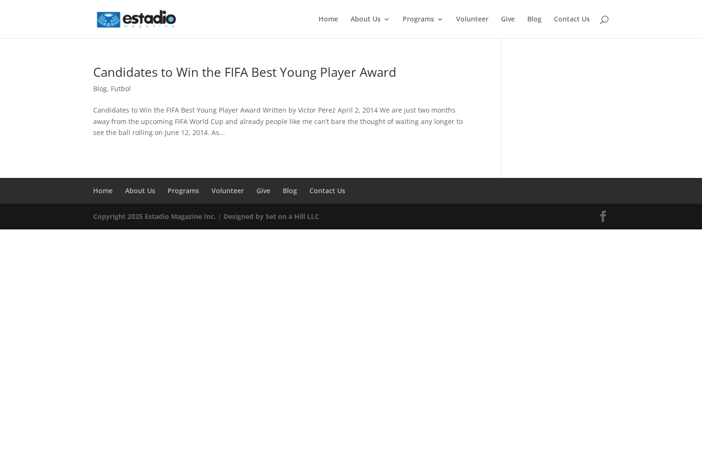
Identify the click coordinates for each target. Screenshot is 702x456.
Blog (534, 19)
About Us (366, 19)
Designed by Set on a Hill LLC (271, 216)
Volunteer (472, 19)
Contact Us (572, 19)
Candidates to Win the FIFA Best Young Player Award (244, 72)
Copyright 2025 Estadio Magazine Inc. (154, 216)
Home (328, 19)
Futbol (121, 88)
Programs (418, 19)
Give (508, 19)
